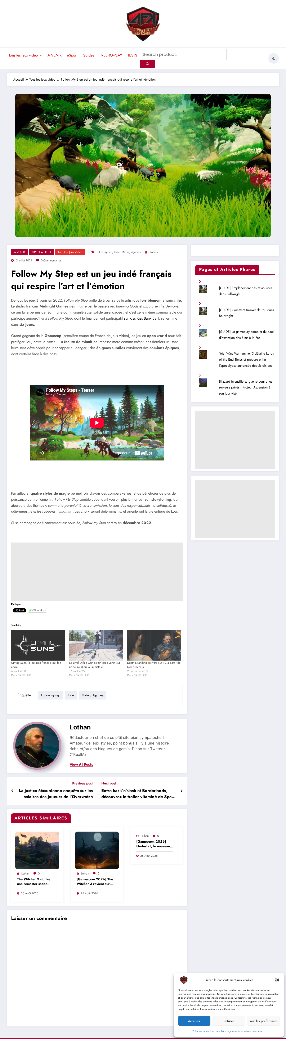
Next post (108, 783)
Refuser (229, 1021)
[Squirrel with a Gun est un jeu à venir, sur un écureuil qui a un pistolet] (96, 645)
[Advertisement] (97, 572)
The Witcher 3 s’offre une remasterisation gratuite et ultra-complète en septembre (35, 882)
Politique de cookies (203, 1031)
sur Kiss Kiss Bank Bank (142, 318)
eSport (72, 55)
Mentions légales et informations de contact (239, 1031)
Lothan (154, 252)
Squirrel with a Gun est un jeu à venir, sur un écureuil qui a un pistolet (94, 665)
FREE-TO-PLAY (110, 55)
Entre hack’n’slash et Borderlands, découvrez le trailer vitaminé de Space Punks (138, 794)
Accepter (194, 1021)
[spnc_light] (273, 58)
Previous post (82, 783)
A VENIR (55, 55)
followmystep (103, 252)
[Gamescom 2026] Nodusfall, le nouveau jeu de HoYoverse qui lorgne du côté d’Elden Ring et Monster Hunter (154, 844)
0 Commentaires (51, 260)
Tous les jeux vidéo (23, 55)
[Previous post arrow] (12, 791)
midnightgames (131, 252)
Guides (88, 55)
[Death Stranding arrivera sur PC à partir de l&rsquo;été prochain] (154, 645)
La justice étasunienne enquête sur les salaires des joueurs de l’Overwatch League (56, 794)
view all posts (81, 764)
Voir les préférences (263, 1021)
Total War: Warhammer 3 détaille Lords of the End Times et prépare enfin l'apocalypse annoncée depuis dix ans (246, 359)
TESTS (132, 55)
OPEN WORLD (41, 252)
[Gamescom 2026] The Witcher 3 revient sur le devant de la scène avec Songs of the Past (95, 882)
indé (117, 252)
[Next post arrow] (181, 791)
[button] (278, 980)
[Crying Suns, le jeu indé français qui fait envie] (38, 645)
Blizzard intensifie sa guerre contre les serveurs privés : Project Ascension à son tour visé (245, 387)
